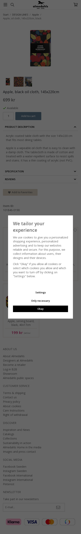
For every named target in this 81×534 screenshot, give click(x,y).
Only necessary (40, 300)
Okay (40, 309)
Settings (40, 292)
